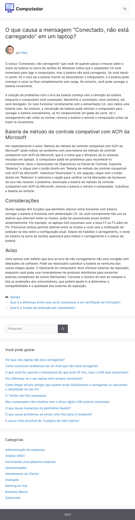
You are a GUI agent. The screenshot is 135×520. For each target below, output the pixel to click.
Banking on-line (16, 486)
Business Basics (16, 492)
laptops (15, 297)
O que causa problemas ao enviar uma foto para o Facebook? (48, 414)
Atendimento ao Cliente (21, 474)
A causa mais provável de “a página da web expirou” (42, 420)
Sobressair (12, 498)
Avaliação (12, 480)
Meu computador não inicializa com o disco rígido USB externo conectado (57, 402)
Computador (29, 8)
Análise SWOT (15, 456)
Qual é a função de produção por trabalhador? (43, 308)
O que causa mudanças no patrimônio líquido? (38, 408)
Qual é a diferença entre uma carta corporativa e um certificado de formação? (65, 302)
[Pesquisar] (63, 329)
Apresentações (16, 468)
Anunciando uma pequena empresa (30, 462)
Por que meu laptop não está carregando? (35, 360)
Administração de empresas (25, 450)
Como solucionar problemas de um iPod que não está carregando (51, 366)
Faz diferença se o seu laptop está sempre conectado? (44, 378)
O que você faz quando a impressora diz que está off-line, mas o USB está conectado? (66, 372)
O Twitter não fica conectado (25, 395)
